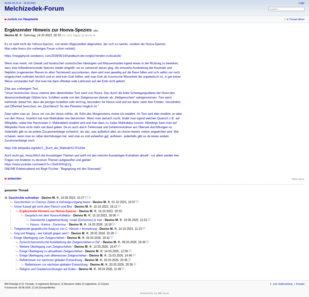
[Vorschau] (86, 197)
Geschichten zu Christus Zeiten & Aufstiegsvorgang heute (52, 202)
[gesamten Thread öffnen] (89, 197)
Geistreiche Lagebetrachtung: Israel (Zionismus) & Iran (66, 220)
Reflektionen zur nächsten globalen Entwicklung (50, 260)
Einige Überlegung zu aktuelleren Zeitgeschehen (51, 251)
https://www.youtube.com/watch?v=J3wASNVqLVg (38, 164)
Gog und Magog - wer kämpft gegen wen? (41, 233)
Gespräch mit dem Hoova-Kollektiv (48, 215)
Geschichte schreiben (24, 197)
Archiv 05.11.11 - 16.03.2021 (20, 3)
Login (301, 3)
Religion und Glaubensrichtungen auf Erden (47, 269)
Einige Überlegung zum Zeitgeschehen (39, 238)
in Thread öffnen (295, 19)
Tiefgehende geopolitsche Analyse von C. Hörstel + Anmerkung (55, 228)
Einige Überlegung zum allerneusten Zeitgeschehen (53, 255)
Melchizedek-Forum (34, 8)
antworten (14, 178)
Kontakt (300, 284)
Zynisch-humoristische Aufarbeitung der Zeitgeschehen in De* (59, 242)
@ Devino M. (88, 35)
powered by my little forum (154, 293)
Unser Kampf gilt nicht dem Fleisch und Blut (43, 206)
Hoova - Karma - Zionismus (48, 224)
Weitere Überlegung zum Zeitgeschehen (45, 246)
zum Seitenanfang (282, 284)
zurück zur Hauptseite (22, 19)
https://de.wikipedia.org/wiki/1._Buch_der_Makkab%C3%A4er (45, 148)
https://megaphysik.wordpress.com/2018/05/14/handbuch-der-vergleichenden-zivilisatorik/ (63, 55)
